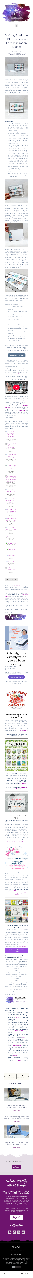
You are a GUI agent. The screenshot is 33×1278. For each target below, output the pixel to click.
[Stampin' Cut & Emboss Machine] (11, 510)
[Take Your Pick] (11, 537)
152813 (11, 564)
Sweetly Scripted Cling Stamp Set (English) (11, 438)
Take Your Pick (11, 538)
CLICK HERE (17, 586)
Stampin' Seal (11, 563)
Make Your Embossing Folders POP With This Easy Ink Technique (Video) (16, 1118)
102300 (11, 558)
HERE (14, 891)
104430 (11, 572)
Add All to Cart (11, 579)
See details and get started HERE (16, 841)
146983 (11, 451)
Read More (16, 1110)
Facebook (21, 611)
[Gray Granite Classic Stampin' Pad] (11, 467)
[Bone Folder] (11, 555)
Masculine (18, 54)
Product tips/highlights (19, 55)
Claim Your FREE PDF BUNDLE (16, 950)
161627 (11, 506)
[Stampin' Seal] (11, 562)
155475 (11, 495)
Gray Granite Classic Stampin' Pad (11, 470)
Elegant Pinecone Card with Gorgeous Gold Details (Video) (16, 1106)
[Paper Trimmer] (11, 543)
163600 (11, 440)
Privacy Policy (16, 1247)
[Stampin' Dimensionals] (11, 568)
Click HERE (19, 1031)
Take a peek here (16, 677)
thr (20, 783)
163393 (11, 486)
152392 (11, 546)
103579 (11, 552)
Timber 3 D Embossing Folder (11, 531)
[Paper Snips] (11, 549)
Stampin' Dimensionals (11, 571)
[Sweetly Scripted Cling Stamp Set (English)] (11, 434)
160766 (11, 524)
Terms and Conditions (16, 1251)
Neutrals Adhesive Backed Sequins (11, 504)
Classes (22, 53)
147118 (11, 472)
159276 (11, 462)
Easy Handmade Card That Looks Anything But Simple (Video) (16, 1144)
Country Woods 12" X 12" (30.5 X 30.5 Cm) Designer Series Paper (11, 484)
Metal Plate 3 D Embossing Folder (11, 522)
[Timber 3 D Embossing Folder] (11, 528)
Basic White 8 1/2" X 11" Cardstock (11, 460)
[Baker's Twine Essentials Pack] (11, 490)
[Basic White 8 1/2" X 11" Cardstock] (11, 456)
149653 (11, 515)
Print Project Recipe (16, 355)
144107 (11, 539)
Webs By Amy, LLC (16, 1275)
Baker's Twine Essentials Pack (11, 493)
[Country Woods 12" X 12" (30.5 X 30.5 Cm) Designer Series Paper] (11, 478)
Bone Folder (11, 557)
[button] (16, 25)
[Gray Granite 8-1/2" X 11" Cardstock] (11, 445)
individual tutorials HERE (19, 788)
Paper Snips (11, 550)
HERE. (15, 1055)
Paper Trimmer (11, 544)
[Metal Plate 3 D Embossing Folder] (11, 519)
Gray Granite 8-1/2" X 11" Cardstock (11, 449)
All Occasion (17, 53)
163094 (11, 533)
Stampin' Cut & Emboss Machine (11, 513)
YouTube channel (21, 374)
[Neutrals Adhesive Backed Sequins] (11, 500)
